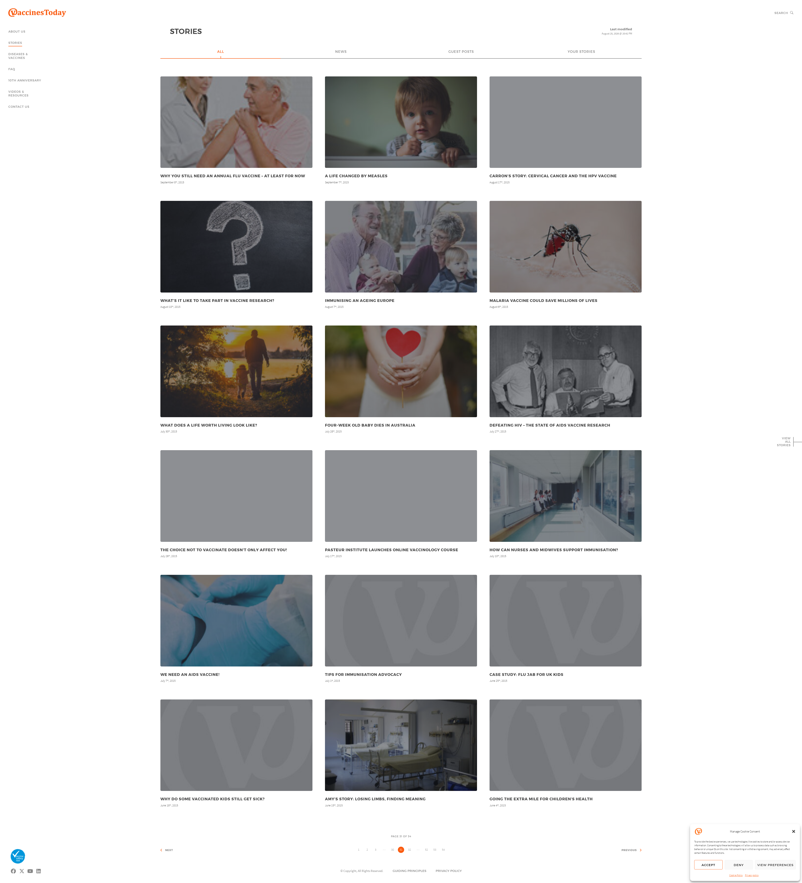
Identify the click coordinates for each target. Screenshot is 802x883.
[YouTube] (30, 870)
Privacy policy (752, 875)
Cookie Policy (736, 875)
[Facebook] (13, 870)
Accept (708, 865)
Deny (739, 865)
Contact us (18, 106)
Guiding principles (409, 871)
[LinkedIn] (39, 870)
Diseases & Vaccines (18, 56)
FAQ (11, 69)
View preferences (775, 865)
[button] (794, 831)
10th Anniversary (24, 80)
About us (16, 31)
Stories (15, 42)
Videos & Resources (18, 93)
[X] (22, 870)
